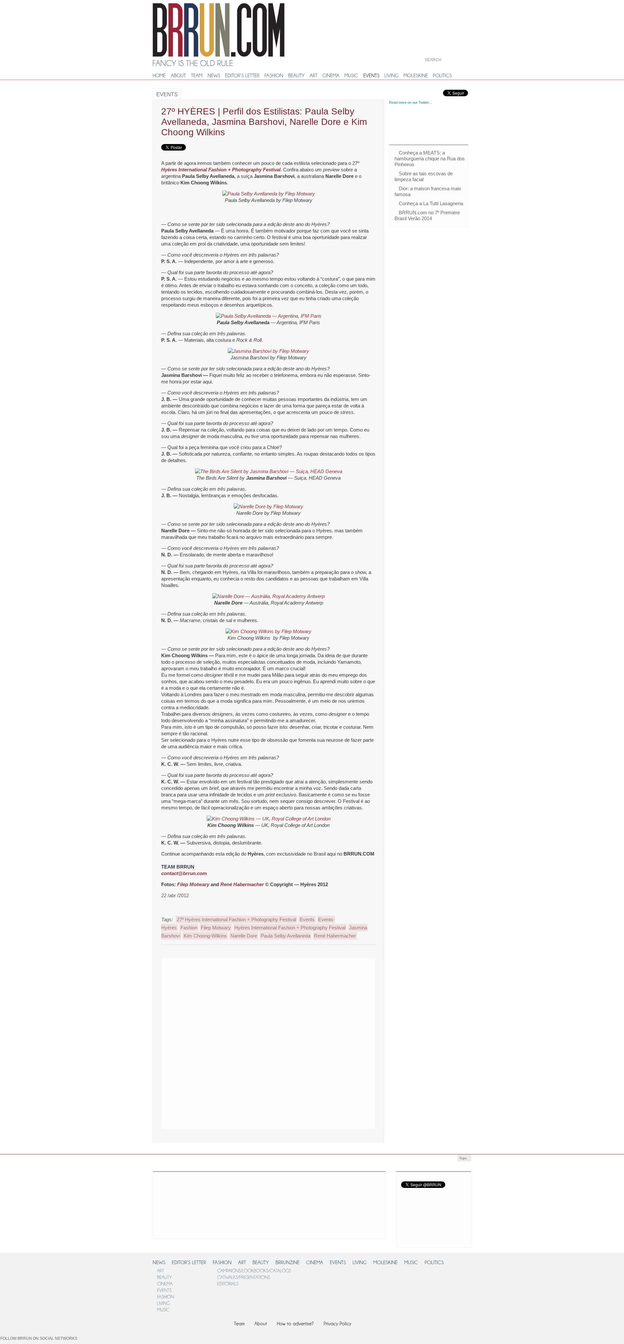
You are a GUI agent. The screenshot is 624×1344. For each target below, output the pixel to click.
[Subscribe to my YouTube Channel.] (162, 1341)
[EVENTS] (371, 75)
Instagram (447, 1226)
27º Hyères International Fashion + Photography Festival (236, 919)
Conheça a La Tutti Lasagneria (431, 203)
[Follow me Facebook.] (84, 1341)
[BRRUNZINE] (288, 1262)
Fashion (188, 927)
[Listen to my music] (118, 1341)
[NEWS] (214, 75)
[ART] (314, 75)
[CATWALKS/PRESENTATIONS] (243, 1277)
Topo (463, 1158)
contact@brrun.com (184, 873)
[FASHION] (274, 75)
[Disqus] (268, 1042)
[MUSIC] (351, 75)
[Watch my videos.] (151, 1341)
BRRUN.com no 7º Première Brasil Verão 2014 (427, 215)
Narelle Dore (243, 935)
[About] (260, 1323)
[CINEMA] (331, 75)
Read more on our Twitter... (410, 102)
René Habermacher (242, 884)
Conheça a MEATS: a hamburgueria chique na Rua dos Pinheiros (430, 158)
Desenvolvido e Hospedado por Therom (454, 1303)
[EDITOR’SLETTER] (242, 75)
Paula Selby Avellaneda (285, 935)
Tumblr (413, 1209)
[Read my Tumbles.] (129, 1341)
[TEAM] (197, 75)
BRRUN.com (218, 30)
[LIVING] (391, 75)
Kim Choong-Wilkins (205, 935)
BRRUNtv (446, 16)
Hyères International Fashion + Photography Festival (220, 169)
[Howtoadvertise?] (295, 1323)
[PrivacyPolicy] (338, 1323)
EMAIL (436, 1239)
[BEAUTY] (296, 75)
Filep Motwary (193, 884)
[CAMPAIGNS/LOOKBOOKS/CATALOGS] (254, 1270)
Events (167, 94)
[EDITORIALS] (228, 1283)
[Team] (239, 1323)
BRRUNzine (446, 38)
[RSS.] (106, 1341)
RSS (408, 1239)
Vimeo (442, 1197)
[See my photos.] (95, 1341)
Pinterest (447, 1210)
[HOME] (159, 75)
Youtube (413, 1197)
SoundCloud (411, 1227)
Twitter (411, 1179)
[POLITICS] (442, 75)
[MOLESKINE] (416, 75)
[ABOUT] (178, 75)
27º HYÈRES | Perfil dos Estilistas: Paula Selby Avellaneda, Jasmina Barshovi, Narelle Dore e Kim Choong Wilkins (264, 121)
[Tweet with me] (140, 1341)
